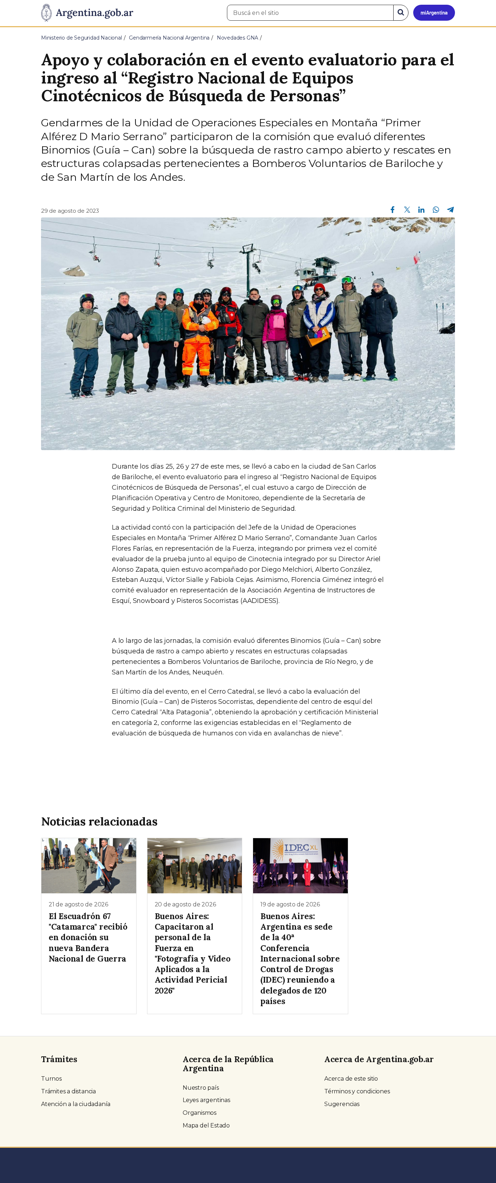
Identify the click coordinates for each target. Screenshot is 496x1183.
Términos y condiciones (357, 1091)
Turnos (51, 1078)
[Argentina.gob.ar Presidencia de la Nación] (87, 13)
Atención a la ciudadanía (75, 1104)
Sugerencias (341, 1104)
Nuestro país (201, 1087)
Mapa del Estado (206, 1125)
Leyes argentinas (206, 1100)
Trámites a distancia (68, 1091)
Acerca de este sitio (351, 1078)
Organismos (199, 1112)
